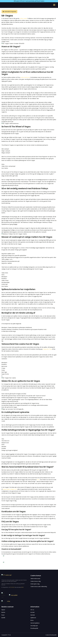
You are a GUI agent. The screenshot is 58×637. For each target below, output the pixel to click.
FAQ (38, 480)
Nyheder (33, 615)
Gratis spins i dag (35, 584)
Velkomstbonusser (35, 578)
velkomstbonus (25, 77)
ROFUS (22, 587)
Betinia (3, 612)
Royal (3, 615)
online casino (23, 18)
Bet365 (3, 617)
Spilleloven (33, 617)
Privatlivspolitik (34, 628)
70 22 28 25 (12, 587)
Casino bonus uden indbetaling (39, 586)
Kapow (3, 609)
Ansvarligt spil (34, 625)
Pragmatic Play (47, 349)
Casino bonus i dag (36, 581)
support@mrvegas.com (10, 489)
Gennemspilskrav (35, 623)
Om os (32, 609)
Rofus (32, 620)
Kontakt (33, 612)
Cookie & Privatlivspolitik (51, 635)
